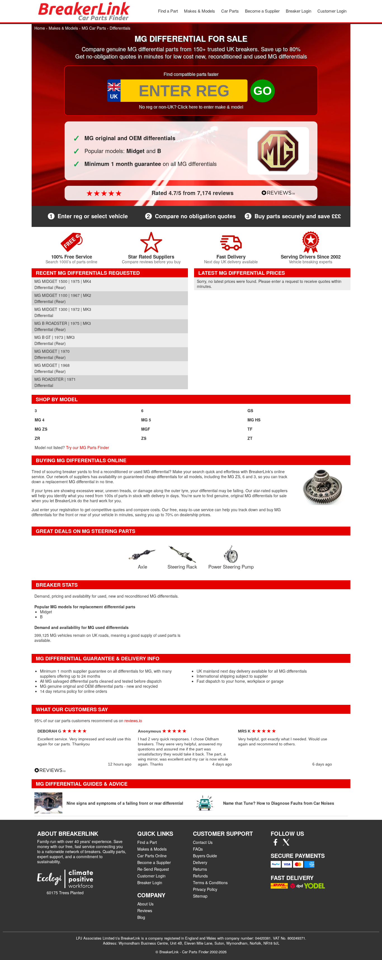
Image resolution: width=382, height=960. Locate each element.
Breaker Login (298, 11)
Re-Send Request (153, 869)
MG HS (253, 420)
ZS (143, 438)
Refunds (200, 876)
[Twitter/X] (286, 844)
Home (39, 28)
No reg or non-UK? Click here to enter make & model (191, 107)
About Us (145, 904)
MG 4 (39, 420)
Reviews (144, 910)
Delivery (200, 862)
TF (250, 429)
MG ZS (41, 429)
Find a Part (168, 11)
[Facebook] (275, 844)
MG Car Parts (94, 28)
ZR (37, 438)
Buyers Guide (205, 855)
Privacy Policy (205, 889)
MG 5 (146, 420)
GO (262, 90)
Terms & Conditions (210, 882)
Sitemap (200, 896)
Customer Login (331, 11)
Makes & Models (199, 11)
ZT (250, 438)
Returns (200, 869)
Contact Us (203, 842)
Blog (141, 917)
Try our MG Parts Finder (87, 447)
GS (250, 410)
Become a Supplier (262, 11)
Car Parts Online (152, 855)
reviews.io (133, 720)
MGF (145, 429)
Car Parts (230, 11)
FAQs (198, 849)
